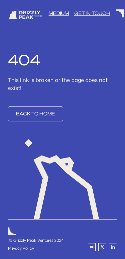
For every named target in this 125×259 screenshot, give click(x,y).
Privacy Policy (21, 248)
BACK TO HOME (35, 114)
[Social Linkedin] (113, 247)
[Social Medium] (92, 247)
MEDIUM (59, 13)
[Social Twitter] (102, 247)
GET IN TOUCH (92, 13)
